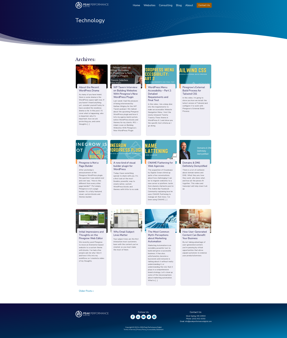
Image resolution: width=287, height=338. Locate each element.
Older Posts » (86, 291)
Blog (179, 5)
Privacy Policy (141, 330)
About (189, 5)
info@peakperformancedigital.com (198, 321)
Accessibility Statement (155, 330)
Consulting (165, 5)
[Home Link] (92, 314)
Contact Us (204, 5)
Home (136, 5)
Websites (149, 5)
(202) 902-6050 (198, 318)
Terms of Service (130, 330)
